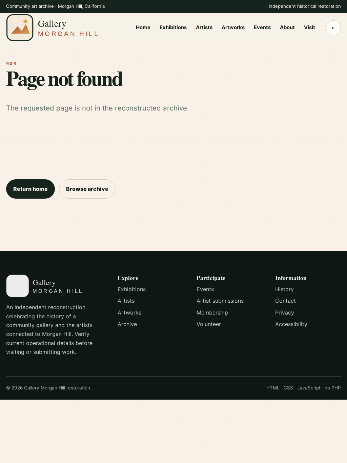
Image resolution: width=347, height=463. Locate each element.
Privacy (284, 312)
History (284, 289)
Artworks (233, 27)
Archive (127, 324)
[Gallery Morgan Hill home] (65, 27)
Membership (212, 312)
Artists (204, 27)
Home (143, 27)
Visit (309, 27)
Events (262, 27)
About (287, 27)
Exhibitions (173, 27)
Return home (30, 188)
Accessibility (291, 324)
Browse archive (87, 188)
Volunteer (209, 324)
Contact (285, 300)
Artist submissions (220, 300)
